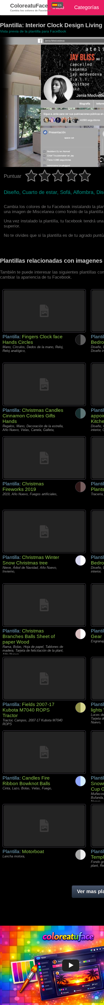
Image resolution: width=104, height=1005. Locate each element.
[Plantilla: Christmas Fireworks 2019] (44, 458)
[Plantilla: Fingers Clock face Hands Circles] (44, 310)
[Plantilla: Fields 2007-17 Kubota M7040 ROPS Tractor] (44, 678)
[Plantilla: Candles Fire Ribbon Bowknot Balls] (44, 752)
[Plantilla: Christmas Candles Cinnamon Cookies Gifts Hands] (44, 384)
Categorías (86, 7)
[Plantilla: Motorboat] (44, 825)
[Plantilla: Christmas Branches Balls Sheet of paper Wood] (44, 605)
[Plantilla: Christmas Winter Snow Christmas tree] (44, 531)
